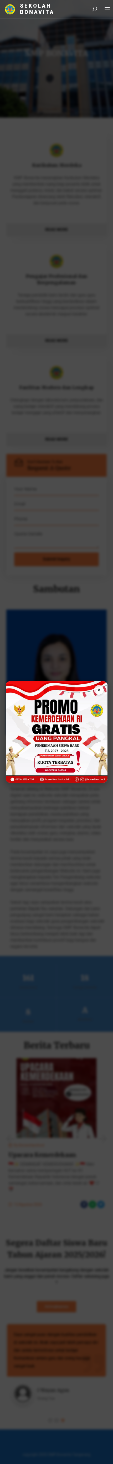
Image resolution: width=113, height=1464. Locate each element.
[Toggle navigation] (107, 9)
